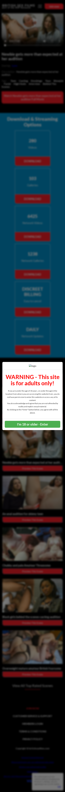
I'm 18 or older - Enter (32, 424)
